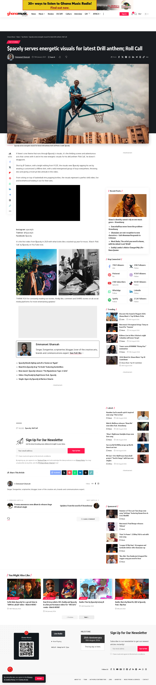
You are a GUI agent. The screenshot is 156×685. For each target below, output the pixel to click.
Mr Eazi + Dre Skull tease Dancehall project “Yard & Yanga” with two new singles (120, 458)
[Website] (92, 483)
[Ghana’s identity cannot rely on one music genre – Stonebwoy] (127, 205)
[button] (39, 678)
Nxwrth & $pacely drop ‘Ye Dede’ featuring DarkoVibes (41, 367)
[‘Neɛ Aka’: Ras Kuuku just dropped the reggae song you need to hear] (112, 559)
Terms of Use (23, 680)
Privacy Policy (80, 460)
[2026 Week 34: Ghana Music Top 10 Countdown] (112, 360)
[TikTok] (130, 669)
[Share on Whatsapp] (129, 57)
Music (123, 330)
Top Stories (13, 42)
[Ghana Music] (17, 13)
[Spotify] (116, 300)
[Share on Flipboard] (10, 173)
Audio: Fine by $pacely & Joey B (91, 602)
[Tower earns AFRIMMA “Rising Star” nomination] (112, 349)
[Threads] (138, 300)
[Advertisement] (78, 24)
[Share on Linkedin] (133, 57)
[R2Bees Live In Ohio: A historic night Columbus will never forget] (112, 338)
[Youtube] (116, 283)
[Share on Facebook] (118, 57)
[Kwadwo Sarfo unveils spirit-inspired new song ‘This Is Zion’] (143, 415)
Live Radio (58, 634)
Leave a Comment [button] (89, 519)
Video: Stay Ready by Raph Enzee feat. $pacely (37, 375)
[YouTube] (117, 669)
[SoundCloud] (139, 669)
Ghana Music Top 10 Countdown (131, 363)
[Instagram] (98, 483)
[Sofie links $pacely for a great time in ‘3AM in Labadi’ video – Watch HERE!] (24, 589)
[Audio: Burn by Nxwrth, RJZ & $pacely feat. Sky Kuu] (132, 589)
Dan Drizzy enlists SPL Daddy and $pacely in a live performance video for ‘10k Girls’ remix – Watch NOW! (60, 604)
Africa (110, 464)
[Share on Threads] (140, 57)
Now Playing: (57, 641)
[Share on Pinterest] (126, 57)
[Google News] (120, 669)
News (123, 341)
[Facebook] (95, 483)
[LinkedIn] (138, 292)
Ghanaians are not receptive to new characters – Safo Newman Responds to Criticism (124, 235)
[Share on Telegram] (136, 57)
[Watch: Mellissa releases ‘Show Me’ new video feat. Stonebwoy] (143, 426)
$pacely (28, 428)
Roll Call (35, 428)
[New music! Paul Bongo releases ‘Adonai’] (112, 526)
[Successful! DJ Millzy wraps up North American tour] (143, 448)
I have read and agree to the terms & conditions (35, 456)
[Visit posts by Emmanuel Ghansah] (10, 484)
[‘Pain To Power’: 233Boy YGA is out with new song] (112, 537)
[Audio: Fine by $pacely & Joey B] (96, 589)
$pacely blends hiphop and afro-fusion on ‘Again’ (38, 363)
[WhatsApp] (116, 292)
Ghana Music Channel (47, 463)
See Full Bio (76, 353)
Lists (122, 319)
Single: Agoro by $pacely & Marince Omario (36, 379)
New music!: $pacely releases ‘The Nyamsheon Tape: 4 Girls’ (43, 371)
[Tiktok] (138, 283)
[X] (138, 266)
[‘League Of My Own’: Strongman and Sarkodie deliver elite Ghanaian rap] (112, 548)
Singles (83, 598)
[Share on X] (122, 57)
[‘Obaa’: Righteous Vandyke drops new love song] (143, 437)
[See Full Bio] (83, 353)
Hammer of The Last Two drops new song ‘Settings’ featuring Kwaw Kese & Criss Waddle (133, 513)
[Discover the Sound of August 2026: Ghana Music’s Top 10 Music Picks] (112, 317)
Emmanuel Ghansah (22, 57)
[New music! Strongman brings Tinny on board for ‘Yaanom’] (112, 327)
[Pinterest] (116, 275)
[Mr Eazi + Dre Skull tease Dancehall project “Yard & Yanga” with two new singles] (143, 459)
